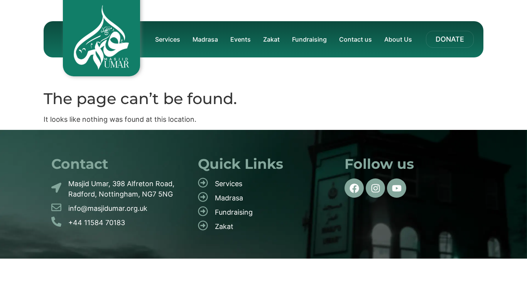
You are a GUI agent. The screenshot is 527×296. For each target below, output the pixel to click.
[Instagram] (375, 188)
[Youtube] (396, 188)
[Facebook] (354, 188)
